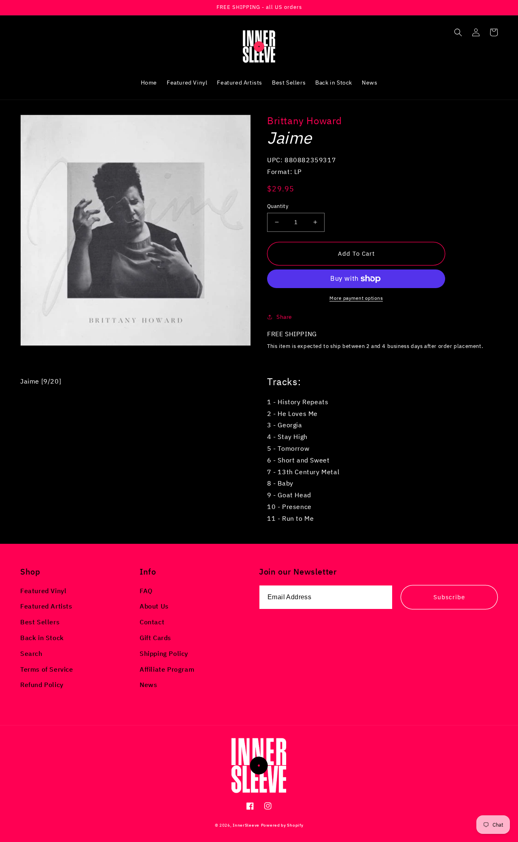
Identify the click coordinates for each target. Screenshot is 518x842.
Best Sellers (39, 622)
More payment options (356, 298)
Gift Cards (155, 638)
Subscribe (449, 597)
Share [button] (284, 316)
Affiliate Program (167, 669)
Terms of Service (46, 669)
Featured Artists (46, 606)
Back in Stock (42, 638)
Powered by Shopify (282, 825)
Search (31, 653)
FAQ (146, 591)
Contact (152, 622)
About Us (154, 606)
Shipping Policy (164, 653)
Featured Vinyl (43, 591)
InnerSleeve (246, 825)
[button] (458, 32)
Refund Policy (42, 685)
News (148, 685)
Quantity (277, 206)
